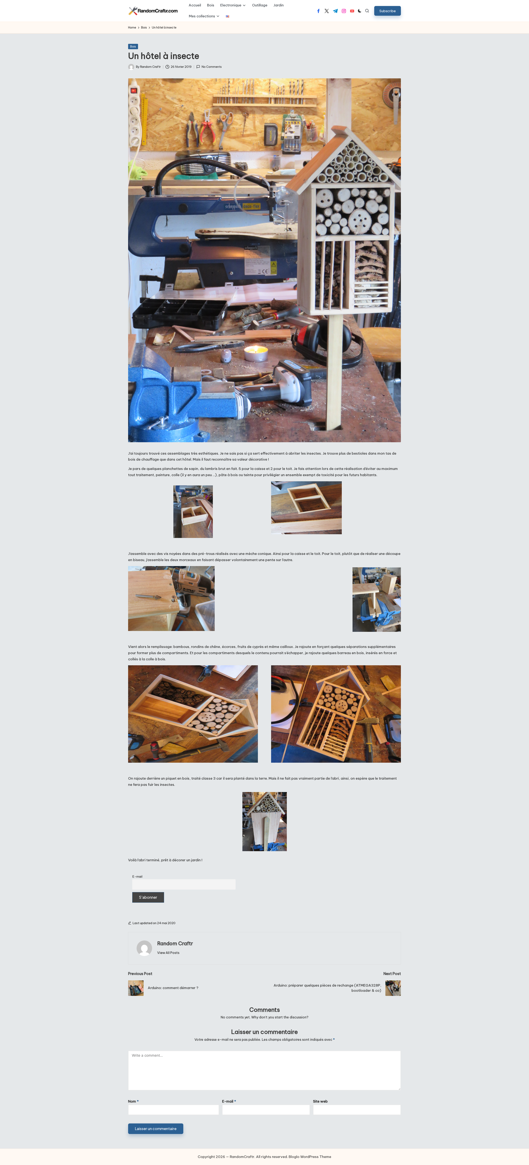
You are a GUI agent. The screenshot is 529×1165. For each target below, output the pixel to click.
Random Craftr (175, 943)
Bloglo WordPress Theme (310, 1156)
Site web (320, 1101)
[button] (387, 11)
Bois (133, 46)
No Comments (212, 67)
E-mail (137, 876)
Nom (133, 1101)
